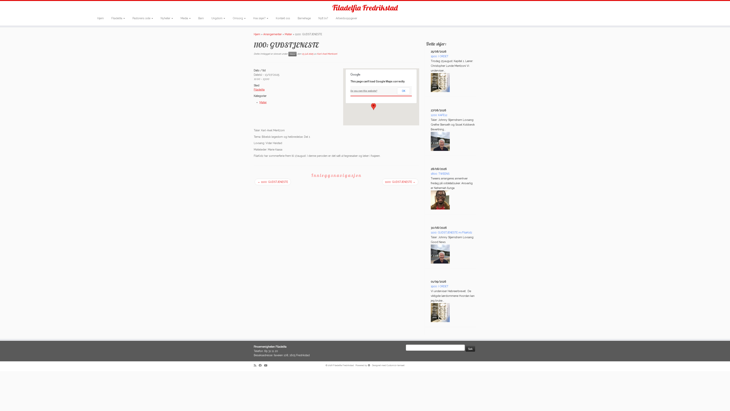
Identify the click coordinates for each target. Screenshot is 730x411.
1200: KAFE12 (439, 115)
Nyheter (166, 18)
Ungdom (217, 18)
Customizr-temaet (395, 365)
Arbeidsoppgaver (346, 18)
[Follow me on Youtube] (267, 366)
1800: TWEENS (440, 173)
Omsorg (238, 18)
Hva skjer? (259, 18)
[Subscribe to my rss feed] (256, 366)
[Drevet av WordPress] (369, 364)
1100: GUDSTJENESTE (273, 181)
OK (403, 90)
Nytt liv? (323, 18)
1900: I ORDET (439, 56)
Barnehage (304, 18)
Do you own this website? (364, 91)
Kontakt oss (283, 18)
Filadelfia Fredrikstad (365, 7)
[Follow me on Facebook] (261, 366)
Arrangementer (272, 34)
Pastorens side (142, 18)
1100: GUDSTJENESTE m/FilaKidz (451, 232)
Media (185, 18)
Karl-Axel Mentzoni (327, 54)
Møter (288, 34)
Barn (201, 18)
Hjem (100, 18)
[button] (373, 106)
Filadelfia (117, 18)
